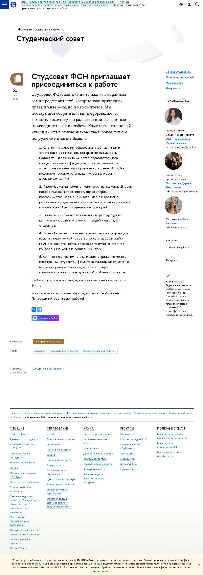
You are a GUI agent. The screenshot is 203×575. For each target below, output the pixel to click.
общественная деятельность (100, 351)
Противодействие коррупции (20, 489)
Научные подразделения (97, 434)
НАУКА (88, 428)
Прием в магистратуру (59, 460)
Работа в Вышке (18, 548)
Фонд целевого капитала (24, 482)
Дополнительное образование (57, 472)
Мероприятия (174, 83)
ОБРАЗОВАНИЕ (57, 428)
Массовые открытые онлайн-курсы (169, 454)
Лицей (50, 434)
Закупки (14, 468)
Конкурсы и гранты (94, 469)
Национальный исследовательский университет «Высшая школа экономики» (54, 413)
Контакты (172, 240)
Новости (18, 417)
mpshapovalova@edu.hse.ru (182, 147)
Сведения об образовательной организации (20, 521)
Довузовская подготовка (61, 439)
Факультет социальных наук (38, 29)
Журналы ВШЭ (128, 464)
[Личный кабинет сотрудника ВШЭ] (189, 4)
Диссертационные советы (98, 453)
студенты (40, 351)
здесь (38, 563)
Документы (173, 88)
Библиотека (127, 434)
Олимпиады (53, 444)
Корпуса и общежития (22, 462)
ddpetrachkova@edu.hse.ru (182, 191)
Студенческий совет (50, 38)
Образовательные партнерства (57, 491)
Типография (127, 453)
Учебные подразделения (116, 413)
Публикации (127, 469)
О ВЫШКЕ (17, 428)
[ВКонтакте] (34, 309)
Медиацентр (127, 458)
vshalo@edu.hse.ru (177, 227)
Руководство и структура (24, 439)
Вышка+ (51, 454)
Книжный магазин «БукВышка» (130, 446)
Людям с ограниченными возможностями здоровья (25, 532)
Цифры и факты (18, 434)
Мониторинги (91, 448)
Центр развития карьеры (61, 479)
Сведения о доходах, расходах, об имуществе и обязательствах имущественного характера (25, 504)
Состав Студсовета (178, 71)
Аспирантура (54, 465)
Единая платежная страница (20, 541)
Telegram (171, 260)
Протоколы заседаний (180, 77)
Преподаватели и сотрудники (20, 455)
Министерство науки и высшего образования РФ (172, 436)
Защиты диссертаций (95, 458)
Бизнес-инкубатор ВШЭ (60, 484)
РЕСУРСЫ (127, 428)
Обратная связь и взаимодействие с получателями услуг (58, 502)
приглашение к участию (64, 351)
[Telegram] (39, 309)
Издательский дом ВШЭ (133, 439)
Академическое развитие (98, 464)
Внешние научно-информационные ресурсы (93, 478)
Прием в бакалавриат (59, 449)
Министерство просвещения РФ (167, 445)
